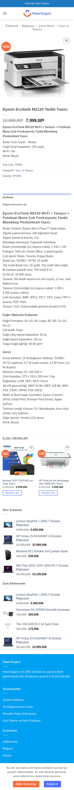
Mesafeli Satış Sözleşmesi (19, 713)
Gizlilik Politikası (13, 699)
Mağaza (8, 748)
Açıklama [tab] (8, 197)
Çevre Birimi (46, 25)
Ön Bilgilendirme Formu (18, 706)
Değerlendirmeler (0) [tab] (14, 204)
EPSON (17, 176)
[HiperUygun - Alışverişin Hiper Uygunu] (37, 13)
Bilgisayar (28, 25)
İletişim (7, 755)
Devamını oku (12, 493)
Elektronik (11, 25)
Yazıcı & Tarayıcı (24, 170)
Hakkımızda (10, 741)
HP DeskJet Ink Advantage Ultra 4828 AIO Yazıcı (54, 482)
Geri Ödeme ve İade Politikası (22, 720)
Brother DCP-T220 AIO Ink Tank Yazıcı (18, 482)
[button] (5, 13)
